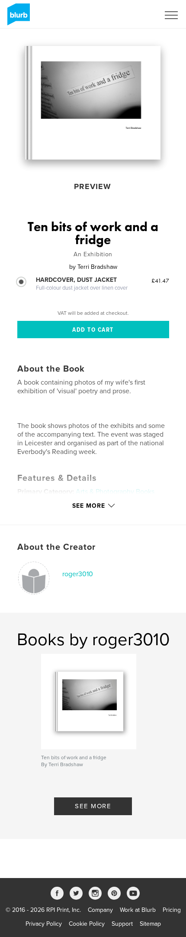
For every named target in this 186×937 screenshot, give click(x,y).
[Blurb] (17, 18)
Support (122, 923)
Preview (92, 186)
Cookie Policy (87, 923)
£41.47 (160, 280)
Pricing (172, 910)
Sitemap (150, 923)
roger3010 (77, 574)
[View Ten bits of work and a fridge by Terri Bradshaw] (92, 103)
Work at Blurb (138, 910)
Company (100, 910)
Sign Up (137, 15)
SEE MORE (93, 806)
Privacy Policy (44, 923)
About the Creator (56, 547)
